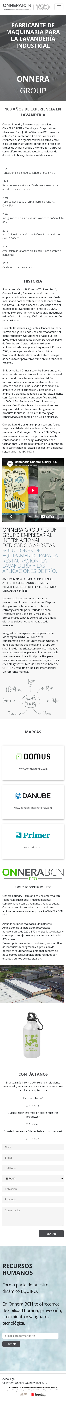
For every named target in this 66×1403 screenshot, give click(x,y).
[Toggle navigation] (58, 7)
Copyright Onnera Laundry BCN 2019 (24, 1383)
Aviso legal (8, 1379)
